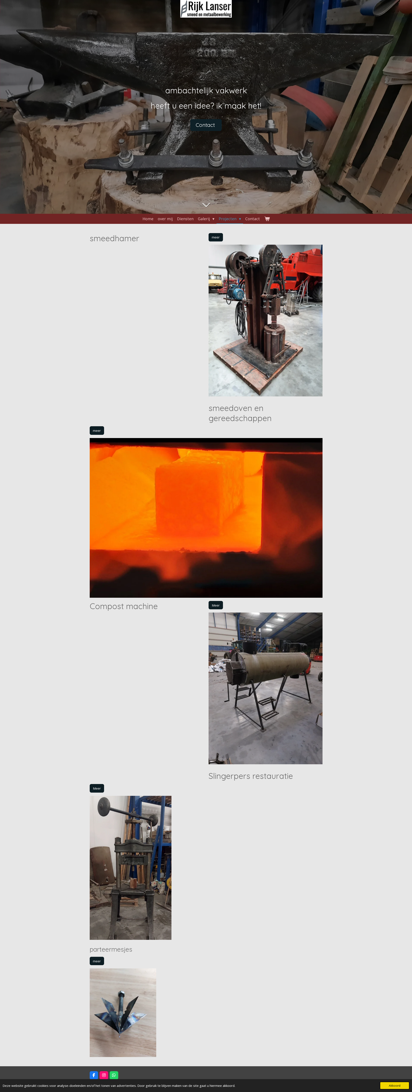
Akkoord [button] (394, 1085)
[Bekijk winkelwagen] (267, 219)
